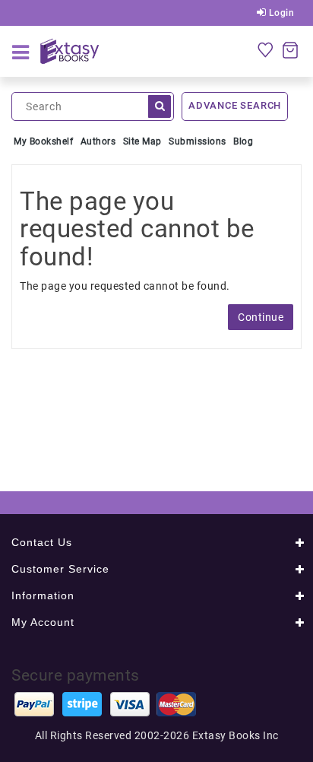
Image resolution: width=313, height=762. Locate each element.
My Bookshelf (43, 141)
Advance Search (234, 105)
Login (280, 13)
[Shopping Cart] (290, 49)
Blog (243, 141)
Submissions (197, 141)
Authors (98, 141)
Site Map (142, 141)
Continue (260, 317)
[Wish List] (265, 49)
